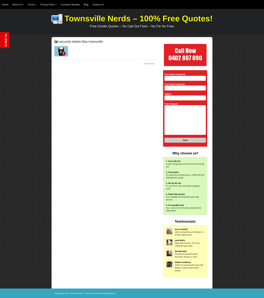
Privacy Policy (48, 4)
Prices (31, 4)
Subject (167, 94)
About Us (18, 4)
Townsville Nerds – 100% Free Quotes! (138, 18)
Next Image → (150, 63)
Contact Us (98, 4)
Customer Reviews (70, 4)
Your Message (171, 103)
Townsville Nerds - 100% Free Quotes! (84, 293)
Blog (86, 4)
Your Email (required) (174, 84)
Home (5, 4)
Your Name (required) (174, 74)
